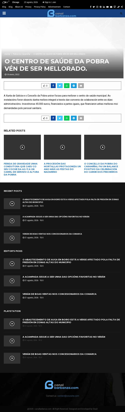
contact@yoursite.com (68, 396)
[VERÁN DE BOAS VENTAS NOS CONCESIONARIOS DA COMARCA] (12, 238)
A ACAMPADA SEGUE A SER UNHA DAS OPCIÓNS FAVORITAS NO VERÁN (56, 216)
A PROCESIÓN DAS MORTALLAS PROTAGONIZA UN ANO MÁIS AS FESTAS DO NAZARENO (62, 167)
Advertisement (54, 7)
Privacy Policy (40, 7)
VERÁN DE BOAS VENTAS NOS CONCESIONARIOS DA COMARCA (52, 234)
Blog (4, 7)
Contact (66, 7)
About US (19, 7)
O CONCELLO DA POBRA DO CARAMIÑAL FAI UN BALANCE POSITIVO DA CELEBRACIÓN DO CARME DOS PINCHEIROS (101, 167)
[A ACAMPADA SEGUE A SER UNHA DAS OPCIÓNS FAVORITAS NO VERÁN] (12, 220)
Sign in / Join (50, 2)
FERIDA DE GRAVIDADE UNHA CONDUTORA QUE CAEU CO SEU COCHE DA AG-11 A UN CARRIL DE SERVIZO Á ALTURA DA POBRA (21, 169)
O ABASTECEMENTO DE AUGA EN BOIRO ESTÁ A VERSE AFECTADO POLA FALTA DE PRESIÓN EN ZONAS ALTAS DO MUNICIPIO (71, 201)
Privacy (28, 7)
